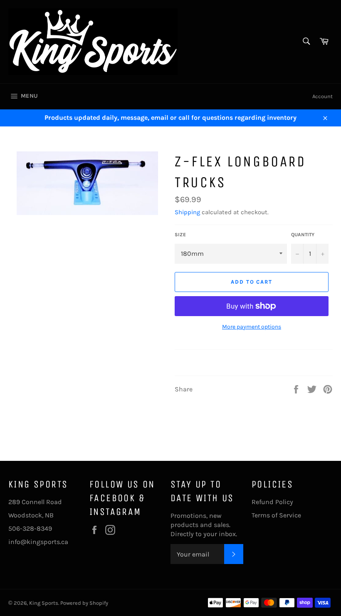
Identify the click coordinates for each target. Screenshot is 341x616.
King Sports (43, 603)
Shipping (187, 212)
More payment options (251, 326)
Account (322, 96)
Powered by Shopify (84, 603)
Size (180, 234)
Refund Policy (272, 502)
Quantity (302, 234)
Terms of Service (276, 515)
